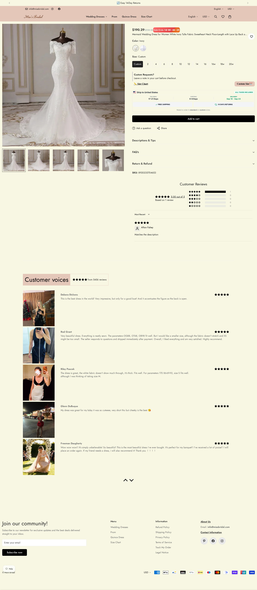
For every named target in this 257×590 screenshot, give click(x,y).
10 (180, 64)
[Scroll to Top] (251, 573)
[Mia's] (33, 16)
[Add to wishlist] (251, 36)
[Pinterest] (204, 540)
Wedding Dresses (95, 16)
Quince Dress (129, 16)
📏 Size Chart (141, 84)
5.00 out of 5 (178, 196)
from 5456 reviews (97, 279)
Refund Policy (162, 527)
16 (205, 64)
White (143, 48)
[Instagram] (52, 9)
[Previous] (9, 3)
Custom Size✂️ (244, 84)
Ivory (136, 48)
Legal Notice (162, 552)
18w (222, 64)
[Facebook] (59, 9)
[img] (142, 222)
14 (197, 64)
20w (231, 64)
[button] (229, 16)
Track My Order (163, 547)
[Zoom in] (118, 30)
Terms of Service (164, 542)
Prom (114, 16)
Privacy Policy (163, 537)
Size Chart (146, 16)
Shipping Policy (163, 532)
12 (189, 64)
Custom (137, 64)
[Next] (247, 3)
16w (213, 64)
